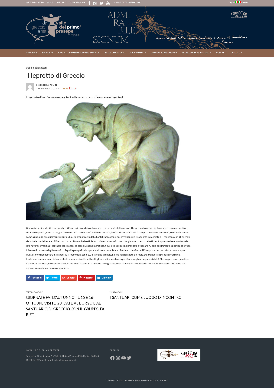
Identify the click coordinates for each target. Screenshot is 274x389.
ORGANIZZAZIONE (35, 2)
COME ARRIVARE (77, 2)
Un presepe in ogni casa (164, 53)
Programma (136, 53)
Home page (31, 53)
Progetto (47, 53)
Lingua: (232, 2)
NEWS (50, 2)
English (235, 53)
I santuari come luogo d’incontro (146, 297)
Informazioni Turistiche (195, 53)
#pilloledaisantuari (36, 67)
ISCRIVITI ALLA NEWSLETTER (126, 2)
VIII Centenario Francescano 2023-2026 (78, 53)
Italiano (244, 2)
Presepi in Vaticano (114, 53)
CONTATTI (61, 2)
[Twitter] (101, 3)
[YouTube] (108, 3)
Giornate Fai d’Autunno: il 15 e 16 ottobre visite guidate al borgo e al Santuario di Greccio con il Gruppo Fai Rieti (66, 306)
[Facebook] (89, 3)
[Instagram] (95, 3)
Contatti (221, 53)
